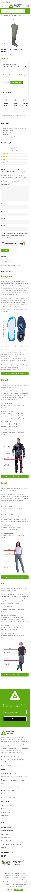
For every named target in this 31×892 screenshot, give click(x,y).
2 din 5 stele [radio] (14, 181)
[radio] (4, 66)
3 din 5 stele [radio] (15, 181)
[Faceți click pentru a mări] (4, 43)
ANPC (3, 822)
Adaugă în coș (16, 82)
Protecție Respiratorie (8, 797)
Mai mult (10, 889)
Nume (3, 218)
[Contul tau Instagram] (5, 856)
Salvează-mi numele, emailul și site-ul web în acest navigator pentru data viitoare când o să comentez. (14, 236)
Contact (3, 847)
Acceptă (18, 889)
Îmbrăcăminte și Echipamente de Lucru (14, 777)
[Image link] (7, 732)
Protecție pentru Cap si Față (10, 787)
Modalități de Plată (7, 841)
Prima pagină (5, 15)
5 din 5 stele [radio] (18, 181)
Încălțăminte (15, 15)
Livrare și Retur (6, 837)
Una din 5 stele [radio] (13, 181)
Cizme (24, 15)
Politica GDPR (5, 812)
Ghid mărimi (5, 819)
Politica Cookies (6, 809)
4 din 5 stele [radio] (17, 181)
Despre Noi (4, 815)
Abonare (15, 719)
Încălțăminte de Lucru (8, 773)
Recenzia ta (5, 184)
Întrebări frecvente (7, 830)
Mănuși (3, 783)
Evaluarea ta (5, 181)
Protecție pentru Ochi (8, 790)
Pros (2, 204)
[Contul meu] (27, 11)
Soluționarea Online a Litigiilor (11, 844)
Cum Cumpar (5, 834)
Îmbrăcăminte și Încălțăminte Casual (13, 780)
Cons (2, 211)
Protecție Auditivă (7, 794)
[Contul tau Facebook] (2, 856)
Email (3, 226)
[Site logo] (15, 6)
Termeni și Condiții (7, 805)
